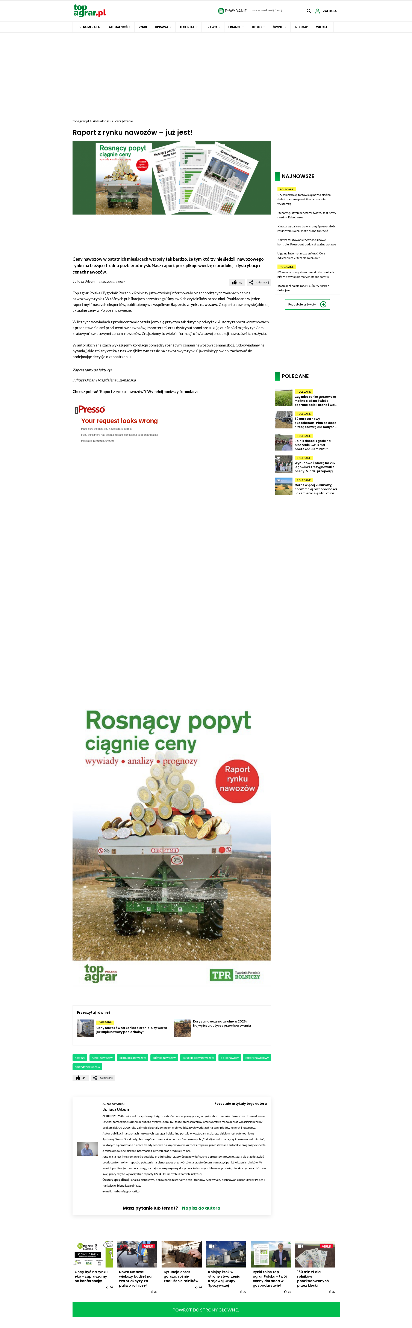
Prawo (211, 27)
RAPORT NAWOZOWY (257, 1057)
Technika (186, 27)
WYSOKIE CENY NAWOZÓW (198, 1057)
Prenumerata (89, 27)
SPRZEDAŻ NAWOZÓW (87, 1067)
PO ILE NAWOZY (230, 1057)
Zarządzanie (124, 121)
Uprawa (161, 27)
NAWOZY (80, 1057)
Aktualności (119, 27)
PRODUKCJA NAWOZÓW (133, 1057)
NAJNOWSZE (298, 176)
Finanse (234, 27)
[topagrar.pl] (90, 10)
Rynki (142, 27)
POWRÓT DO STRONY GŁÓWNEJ (206, 1309)
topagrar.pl (81, 121)
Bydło (257, 27)
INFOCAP (301, 27)
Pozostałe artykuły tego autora (241, 1103)
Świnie (278, 27)
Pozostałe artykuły (302, 304)
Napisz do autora (201, 1208)
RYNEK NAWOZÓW (102, 1057)
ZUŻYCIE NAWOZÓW (164, 1057)
